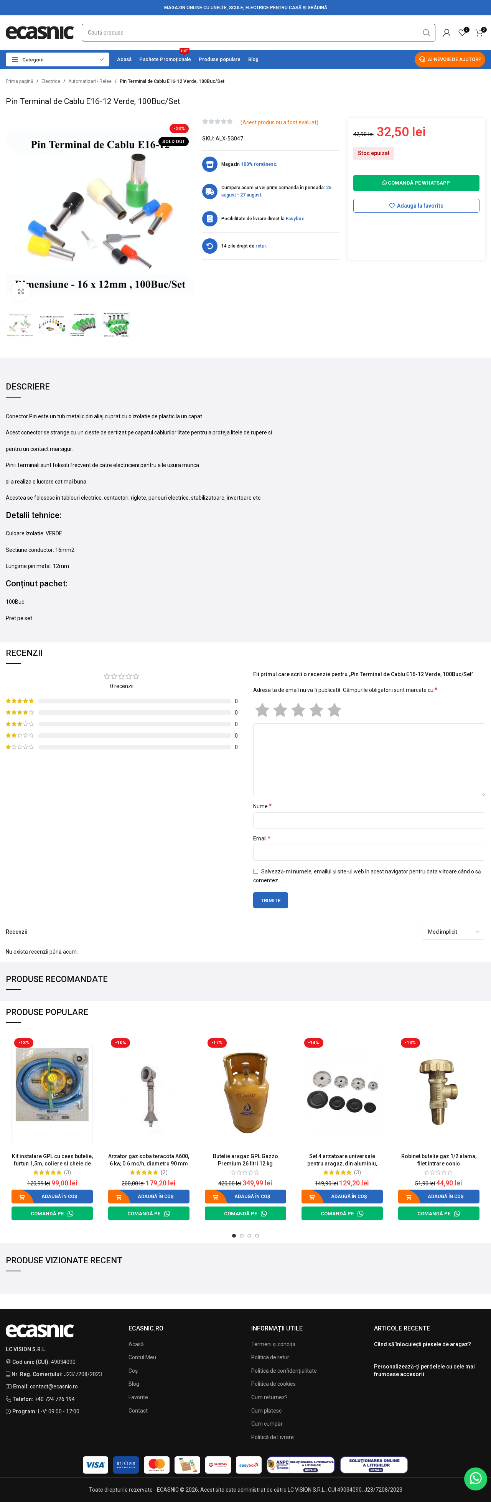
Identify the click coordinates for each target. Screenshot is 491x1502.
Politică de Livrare (272, 1437)
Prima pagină (19, 81)
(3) (67, 1172)
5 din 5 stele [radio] (334, 710)
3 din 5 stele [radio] (298, 710)
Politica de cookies (273, 1384)
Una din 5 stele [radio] (262, 710)
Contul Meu (142, 1357)
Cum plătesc (266, 1411)
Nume (262, 806)
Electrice (50, 81)
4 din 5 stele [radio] (316, 710)
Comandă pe (47, 1213)
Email (261, 838)
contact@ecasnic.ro (54, 1386)
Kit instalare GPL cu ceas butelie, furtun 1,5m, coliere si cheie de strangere (52, 1163)
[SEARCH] (426, 32)
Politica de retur (270, 1357)
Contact (138, 1411)
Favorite (138, 1397)
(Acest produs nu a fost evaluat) (279, 122)
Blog (134, 1384)
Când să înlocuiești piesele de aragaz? (422, 1344)
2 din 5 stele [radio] (280, 710)
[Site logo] (40, 32)
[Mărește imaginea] (21, 291)
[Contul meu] (447, 32)
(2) (164, 1172)
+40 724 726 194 (55, 1399)
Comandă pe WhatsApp (418, 183)
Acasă (136, 1344)
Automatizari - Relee (90, 81)
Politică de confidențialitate (284, 1371)
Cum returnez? (269, 1397)
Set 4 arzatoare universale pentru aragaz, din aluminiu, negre (342, 1163)
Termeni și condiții (273, 1344)
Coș (133, 1371)
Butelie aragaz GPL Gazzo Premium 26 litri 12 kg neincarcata (245, 1163)
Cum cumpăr (267, 1424)
